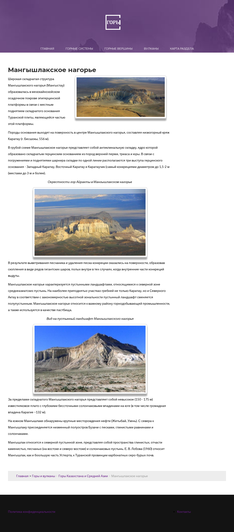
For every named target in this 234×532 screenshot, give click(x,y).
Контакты (184, 511)
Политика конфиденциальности (31, 511)
